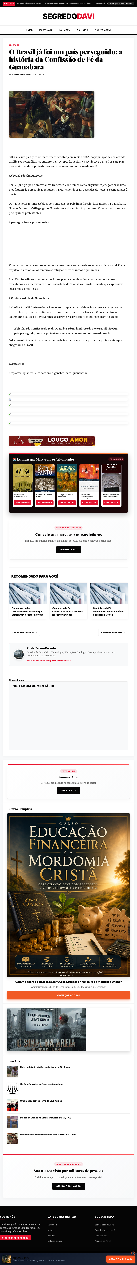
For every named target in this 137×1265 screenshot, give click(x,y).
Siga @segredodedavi (15, 1237)
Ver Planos (68, 790)
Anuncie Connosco (68, 1186)
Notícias (82, 30)
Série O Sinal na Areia (104, 1224)
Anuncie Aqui (103, 30)
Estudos (64, 30)
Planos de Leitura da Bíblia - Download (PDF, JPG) (45, 1117)
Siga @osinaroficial (121, 4)
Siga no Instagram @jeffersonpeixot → (50, 661)
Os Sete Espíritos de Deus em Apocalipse (41, 1084)
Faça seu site (101, 1235)
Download (46, 30)
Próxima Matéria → (113, 632)
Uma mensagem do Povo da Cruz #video (41, 1101)
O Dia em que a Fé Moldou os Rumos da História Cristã (48, 1134)
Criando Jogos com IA (105, 1230)
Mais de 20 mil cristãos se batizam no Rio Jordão (45, 1067)
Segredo (68, 16)
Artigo (50, 1230)
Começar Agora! (68, 995)
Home (29, 30)
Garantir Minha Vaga (121, 1259)
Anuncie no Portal (103, 1241)
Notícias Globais (54, 1241)
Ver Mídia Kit (68, 550)
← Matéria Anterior (24, 632)
